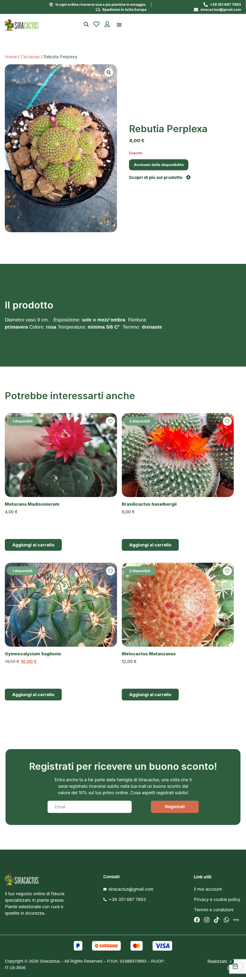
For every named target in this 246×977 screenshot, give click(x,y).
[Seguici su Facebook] (197, 920)
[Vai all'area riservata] (107, 24)
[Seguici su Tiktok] (217, 920)
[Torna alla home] (34, 25)
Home (11, 56)
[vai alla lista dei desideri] (96, 24)
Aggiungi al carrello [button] (33, 544)
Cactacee (30, 56)
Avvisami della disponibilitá (159, 164)
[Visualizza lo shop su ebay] (236, 920)
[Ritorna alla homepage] (40, 880)
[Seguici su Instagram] (207, 920)
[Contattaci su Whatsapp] (226, 920)
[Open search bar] (86, 24)
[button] (119, 25)
